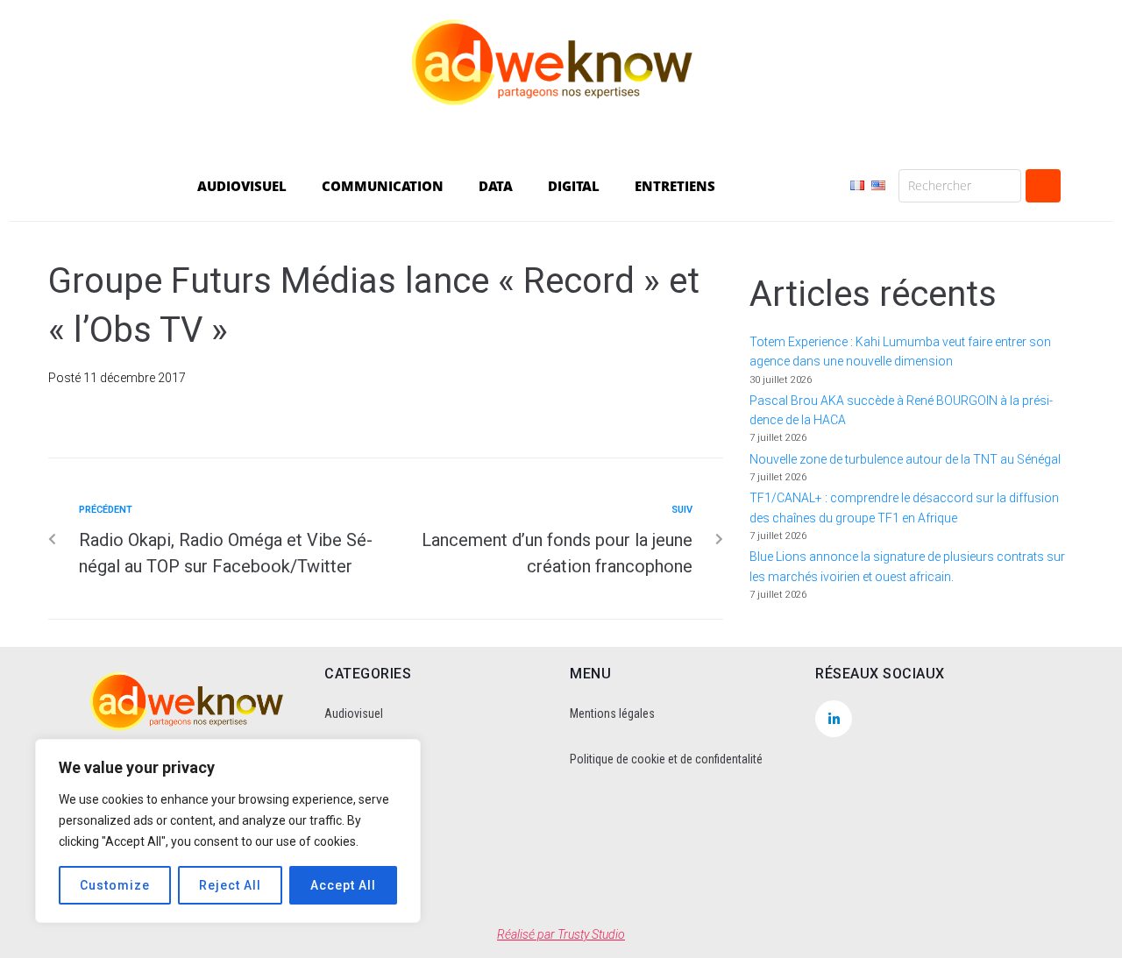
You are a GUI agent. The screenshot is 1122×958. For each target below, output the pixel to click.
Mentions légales (612, 713)
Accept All (343, 885)
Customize (115, 885)
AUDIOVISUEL (242, 186)
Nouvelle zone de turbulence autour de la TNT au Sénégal (905, 459)
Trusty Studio (591, 934)
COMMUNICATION (383, 186)
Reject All (230, 885)
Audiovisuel (353, 713)
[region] (228, 831)
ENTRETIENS (675, 186)
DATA (496, 186)
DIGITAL (574, 186)
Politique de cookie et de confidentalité (666, 759)
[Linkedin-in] (833, 718)
